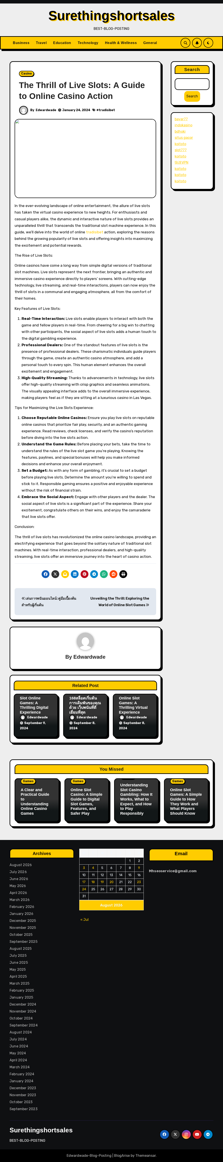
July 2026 (18, 872)
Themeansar (145, 1156)
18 (93, 882)
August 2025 (21, 949)
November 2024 (23, 1011)
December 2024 (23, 1004)
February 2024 (22, 1074)
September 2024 (24, 1025)
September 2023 (23, 1109)
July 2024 (18, 1039)
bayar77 (181, 119)
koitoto (180, 144)
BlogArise (122, 1156)
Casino (26, 73)
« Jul (84, 920)
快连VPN (181, 162)
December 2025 (23, 921)
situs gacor (184, 138)
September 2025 (23, 942)
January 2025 (21, 997)
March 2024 (20, 1067)
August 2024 (21, 1032)
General (150, 43)
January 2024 (21, 1081)
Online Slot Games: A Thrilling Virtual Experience (133, 705)
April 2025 (18, 976)
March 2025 (19, 983)
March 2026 (20, 900)
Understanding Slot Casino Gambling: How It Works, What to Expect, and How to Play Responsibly (136, 799)
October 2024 (21, 1018)
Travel (41, 43)
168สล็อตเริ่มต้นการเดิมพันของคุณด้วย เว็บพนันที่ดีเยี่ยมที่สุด (85, 705)
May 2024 (18, 1053)
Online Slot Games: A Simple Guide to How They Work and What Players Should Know (186, 802)
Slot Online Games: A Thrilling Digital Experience (34, 705)
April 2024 (18, 1060)
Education (62, 43)
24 (84, 889)
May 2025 (18, 969)
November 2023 (23, 1095)
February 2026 (22, 907)
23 (139, 882)
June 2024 (19, 1046)
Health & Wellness (121, 43)
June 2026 (19, 879)
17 (84, 882)
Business (21, 43)
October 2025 (21, 935)
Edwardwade (46, 110)
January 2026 (21, 914)
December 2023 (23, 1088)
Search (192, 69)
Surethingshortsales (111, 15)
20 (111, 882)
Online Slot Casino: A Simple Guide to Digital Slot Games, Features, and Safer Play (86, 802)
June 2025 (19, 962)
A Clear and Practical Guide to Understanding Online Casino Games (35, 802)
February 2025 (22, 990)
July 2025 (18, 955)
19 (102, 882)
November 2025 (23, 928)
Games (28, 781)
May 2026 (18, 886)
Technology (88, 43)
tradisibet (107, 110)
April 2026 (18, 893)
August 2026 (21, 865)
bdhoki (180, 131)
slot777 (181, 150)
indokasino (183, 125)
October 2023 (21, 1102)
